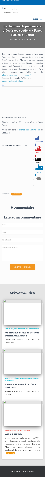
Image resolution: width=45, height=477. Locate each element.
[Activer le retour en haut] (40, 472)
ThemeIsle (30, 471)
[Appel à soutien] (22, 413)
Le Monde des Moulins (31, 378)
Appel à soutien (13, 433)
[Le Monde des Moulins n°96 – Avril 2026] (22, 361)
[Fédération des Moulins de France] (13, 12)
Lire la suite (10, 453)
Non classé (18, 329)
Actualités (16, 194)
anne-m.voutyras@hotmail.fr (13, 81)
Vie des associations (31, 329)
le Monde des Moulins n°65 (28, 130)
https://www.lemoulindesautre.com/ (16, 75)
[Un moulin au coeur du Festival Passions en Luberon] (22, 312)
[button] (36, 19)
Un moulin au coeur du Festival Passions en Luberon (22, 334)
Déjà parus (18, 378)
